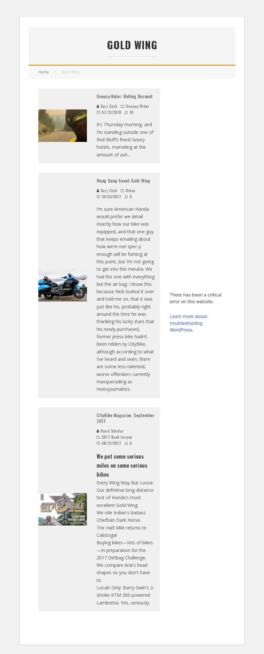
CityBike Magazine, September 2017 (126, 418)
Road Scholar (111, 431)
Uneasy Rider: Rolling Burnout (125, 96)
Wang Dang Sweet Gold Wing (123, 180)
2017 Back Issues (117, 437)
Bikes (131, 190)
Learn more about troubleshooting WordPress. (188, 322)
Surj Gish (108, 106)
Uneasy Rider (137, 106)
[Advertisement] (198, 185)
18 (131, 112)
